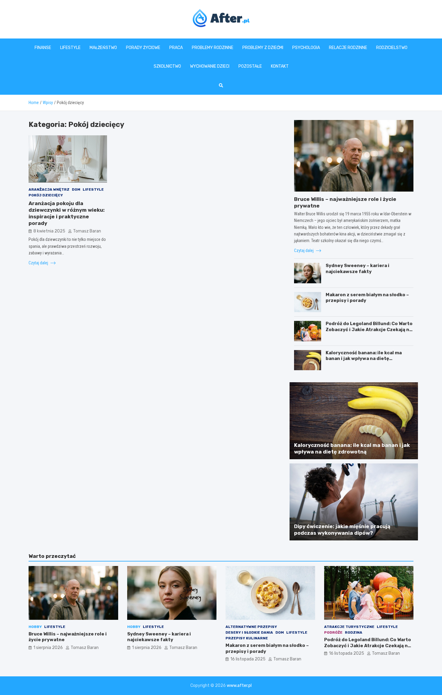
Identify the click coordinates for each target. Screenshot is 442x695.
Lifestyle (70, 47)
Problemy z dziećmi (262, 47)
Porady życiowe (143, 47)
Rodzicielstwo (391, 47)
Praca (176, 47)
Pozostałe (250, 66)
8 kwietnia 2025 (49, 230)
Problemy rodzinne (212, 47)
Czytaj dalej (39, 262)
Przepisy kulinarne (247, 638)
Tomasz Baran (87, 230)
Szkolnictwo (167, 66)
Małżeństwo (103, 47)
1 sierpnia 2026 (48, 647)
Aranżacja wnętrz (49, 189)
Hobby (35, 627)
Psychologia (306, 47)
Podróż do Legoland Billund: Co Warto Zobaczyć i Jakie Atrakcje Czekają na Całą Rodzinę (369, 329)
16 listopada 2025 (248, 659)
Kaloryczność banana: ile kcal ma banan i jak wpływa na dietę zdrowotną (364, 358)
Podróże (333, 632)
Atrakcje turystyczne (349, 627)
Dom (76, 189)
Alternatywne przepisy (251, 627)
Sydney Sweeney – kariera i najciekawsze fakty (357, 268)
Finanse (43, 47)
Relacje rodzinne (348, 47)
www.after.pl (239, 685)
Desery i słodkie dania (249, 632)
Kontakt (280, 66)
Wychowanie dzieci (209, 66)
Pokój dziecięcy (46, 195)
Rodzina (353, 632)
